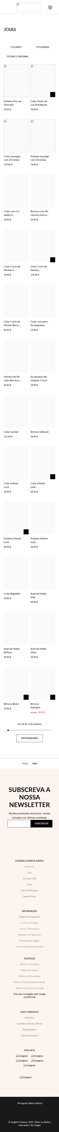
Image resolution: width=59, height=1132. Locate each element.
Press (29, 885)
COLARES (16, 47)
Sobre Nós (30, 867)
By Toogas (36, 1125)
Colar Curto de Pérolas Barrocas (39, 270)
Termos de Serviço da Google (29, 988)
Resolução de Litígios (30, 941)
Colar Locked (11, 432)
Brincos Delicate (40, 432)
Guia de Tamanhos (29, 1036)
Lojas (29, 873)
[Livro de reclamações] (26, 1077)
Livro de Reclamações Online (29, 947)
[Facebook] (37, 1056)
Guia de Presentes (29, 890)
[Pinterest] (22, 1061)
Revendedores (29, 1030)
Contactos (29, 1018)
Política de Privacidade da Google (29, 982)
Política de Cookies (29, 970)
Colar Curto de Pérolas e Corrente (12, 270)
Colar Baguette (12, 593)
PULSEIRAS (43, 47)
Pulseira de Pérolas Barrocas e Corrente (12, 380)
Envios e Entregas (29, 923)
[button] (25, 101)
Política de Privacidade (22, 839)
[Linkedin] (29, 1065)
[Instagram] (22, 1056)
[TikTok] (37, 1061)
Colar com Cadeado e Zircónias (12, 215)
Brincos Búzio (11, 704)
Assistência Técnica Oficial (29, 1024)
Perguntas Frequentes (29, 917)
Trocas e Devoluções (29, 929)
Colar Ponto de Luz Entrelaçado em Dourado (39, 105)
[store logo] (28, 7)
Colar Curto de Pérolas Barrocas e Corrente (12, 325)
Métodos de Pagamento (29, 935)
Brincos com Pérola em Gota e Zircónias (40, 215)
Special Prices (29, 896)
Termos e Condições (29, 964)
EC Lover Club (29, 879)
